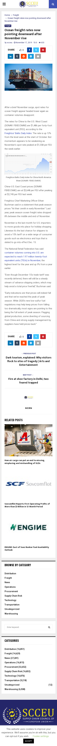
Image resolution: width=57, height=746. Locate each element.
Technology (10, 600)
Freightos (9, 133)
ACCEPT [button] (28, 741)
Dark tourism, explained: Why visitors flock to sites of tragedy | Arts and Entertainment (28, 361)
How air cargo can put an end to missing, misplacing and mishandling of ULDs (25, 462)
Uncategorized (12, 609)
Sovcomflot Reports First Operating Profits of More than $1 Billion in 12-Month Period (27, 505)
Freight (7, 26)
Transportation (12, 604)
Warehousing (11, 613)
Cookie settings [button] (41, 736)
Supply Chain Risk (13, 596)
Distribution (10, 573)
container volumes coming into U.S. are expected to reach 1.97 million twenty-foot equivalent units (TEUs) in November (26, 256)
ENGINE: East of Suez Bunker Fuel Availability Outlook (27, 548)
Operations (10, 587)
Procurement (11, 591)
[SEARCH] (49, 627)
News (7, 582)
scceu (9, 43)
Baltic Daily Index (23, 133)
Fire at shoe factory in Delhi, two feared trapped (28, 381)
